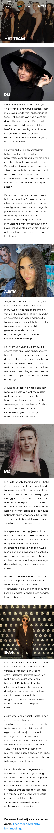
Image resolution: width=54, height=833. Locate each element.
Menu (42, 6)
